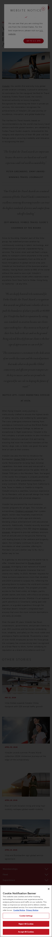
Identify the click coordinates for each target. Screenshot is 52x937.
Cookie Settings (26, 916)
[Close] (49, 889)
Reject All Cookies (26, 924)
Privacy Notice (32, 910)
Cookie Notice (19, 910)
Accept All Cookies (26, 932)
